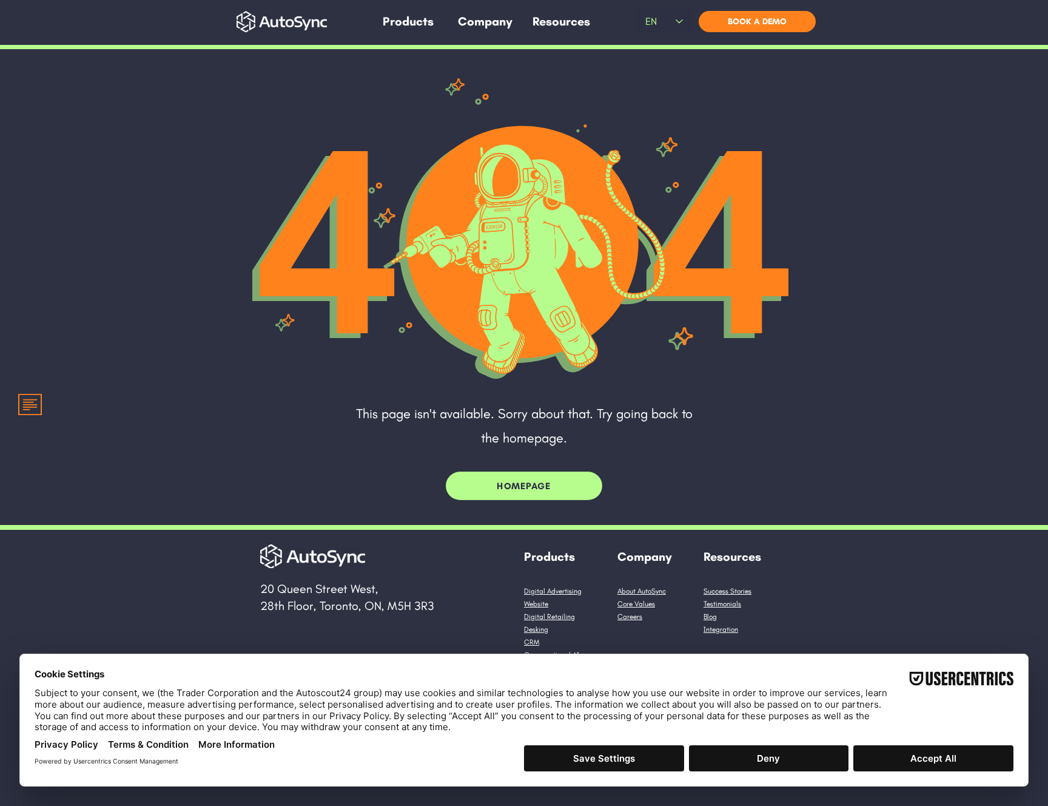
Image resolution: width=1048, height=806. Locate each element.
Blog (710, 616)
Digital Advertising (553, 591)
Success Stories (727, 591)
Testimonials (722, 604)
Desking (536, 629)
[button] (408, 21)
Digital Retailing (549, 616)
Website (536, 604)
